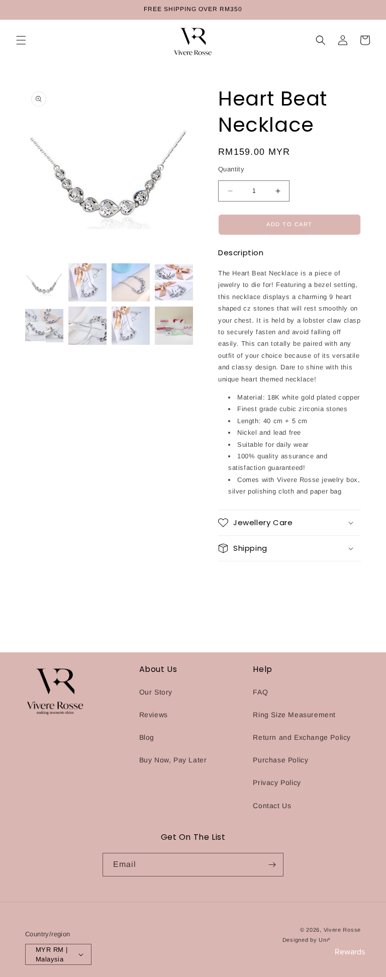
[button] (21, 40)
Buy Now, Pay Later (173, 760)
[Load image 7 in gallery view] (131, 326)
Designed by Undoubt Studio (321, 940)
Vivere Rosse (342, 930)
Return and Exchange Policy (302, 737)
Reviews (153, 715)
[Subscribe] (272, 864)
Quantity (231, 169)
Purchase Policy (280, 760)
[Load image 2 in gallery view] (87, 282)
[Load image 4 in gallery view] (174, 282)
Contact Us (272, 806)
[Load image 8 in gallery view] (174, 326)
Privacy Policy (277, 782)
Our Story (155, 692)
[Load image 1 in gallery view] (44, 282)
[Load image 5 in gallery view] (44, 326)
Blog (146, 737)
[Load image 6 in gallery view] (87, 326)
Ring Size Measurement (294, 715)
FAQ (260, 692)
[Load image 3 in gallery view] (131, 282)
